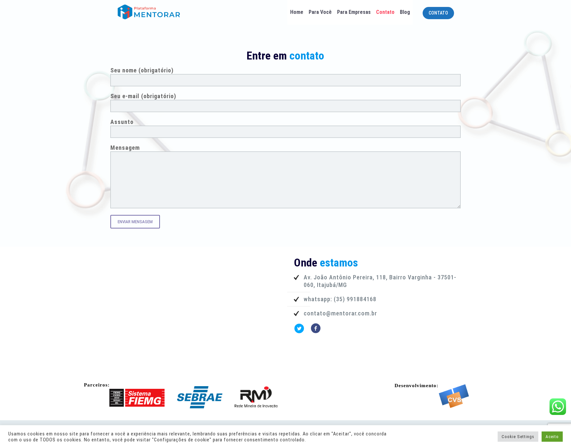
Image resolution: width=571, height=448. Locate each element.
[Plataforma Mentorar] (159, 11)
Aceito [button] (552, 436)
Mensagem (125, 147)
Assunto (121, 121)
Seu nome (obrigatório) (141, 70)
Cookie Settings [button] (518, 436)
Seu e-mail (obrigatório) (143, 96)
